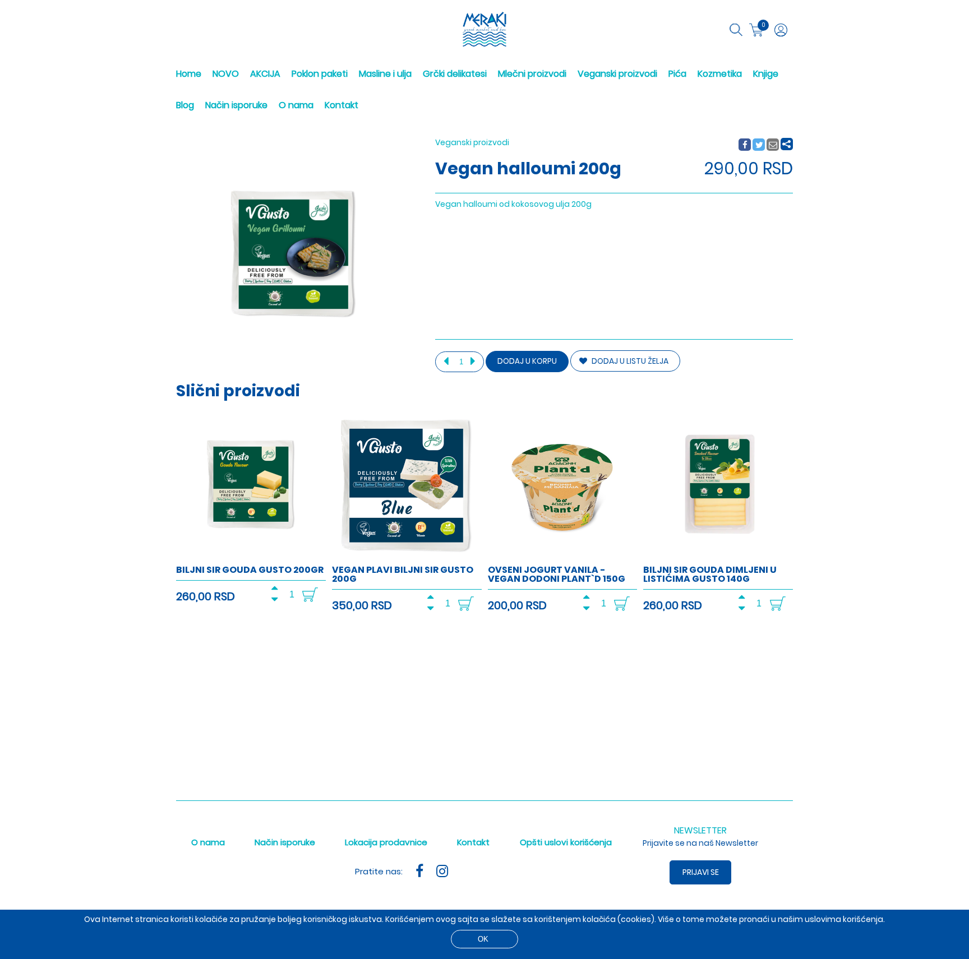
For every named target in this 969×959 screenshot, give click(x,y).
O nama (296, 105)
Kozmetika (720, 73)
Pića (677, 73)
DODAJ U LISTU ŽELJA (629, 361)
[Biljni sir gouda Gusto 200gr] (251, 557)
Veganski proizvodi (617, 73)
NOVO (226, 73)
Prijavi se (700, 872)
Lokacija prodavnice (386, 842)
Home (188, 73)
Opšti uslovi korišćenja (566, 842)
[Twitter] (759, 145)
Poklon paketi (320, 73)
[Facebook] (744, 145)
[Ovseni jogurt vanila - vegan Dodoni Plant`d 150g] (563, 557)
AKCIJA (265, 73)
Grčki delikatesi (455, 73)
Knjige (765, 73)
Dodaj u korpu (527, 361)
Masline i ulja (385, 73)
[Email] (773, 145)
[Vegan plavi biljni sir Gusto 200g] (407, 557)
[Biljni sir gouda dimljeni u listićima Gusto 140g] (718, 557)
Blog (185, 105)
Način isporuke (236, 105)
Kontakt (341, 105)
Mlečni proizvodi (532, 73)
